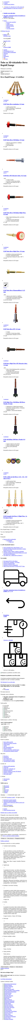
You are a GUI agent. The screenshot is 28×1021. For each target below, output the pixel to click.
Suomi (9, 1008)
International (13, 984)
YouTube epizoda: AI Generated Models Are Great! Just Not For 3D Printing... (15, 553)
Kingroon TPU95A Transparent (10, 565)
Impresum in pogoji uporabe (9, 799)
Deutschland (13, 991)
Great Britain (14, 1011)
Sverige (10, 1010)
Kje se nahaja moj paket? (9, 760)
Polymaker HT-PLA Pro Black (10, 561)
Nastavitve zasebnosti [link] (8, 806)
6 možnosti (5, 208)
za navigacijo (6, 1)
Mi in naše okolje (7, 774)
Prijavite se (5, 756)
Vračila (5, 746)
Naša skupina (6, 779)
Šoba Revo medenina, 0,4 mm (13, 104)
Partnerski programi (7, 770)
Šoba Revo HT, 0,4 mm (11, 329)
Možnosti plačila (10, 26)
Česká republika (16, 990)
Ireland (9, 997)
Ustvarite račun (6, 41)
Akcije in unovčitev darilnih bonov (11, 749)
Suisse (9, 1014)
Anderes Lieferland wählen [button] (7, 981)
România (11, 1019)
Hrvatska (11, 995)
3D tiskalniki (9, 540)
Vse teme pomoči (10, 28)
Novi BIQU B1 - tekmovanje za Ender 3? (12, 555)
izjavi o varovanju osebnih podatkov (11, 835)
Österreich (12, 1002)
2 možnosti (5, 325)
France (9, 994)
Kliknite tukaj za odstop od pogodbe (9, 812)
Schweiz (11, 1012)
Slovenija (11, 1006)
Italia (8, 998)
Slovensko (12, 1007)
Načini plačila (6, 744)
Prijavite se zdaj (7, 36)
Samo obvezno (10, 838)
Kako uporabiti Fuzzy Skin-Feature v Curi (13, 547)
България (11, 989)
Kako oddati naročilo (8, 742)
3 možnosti (5, 171)
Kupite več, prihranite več (9, 768)
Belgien (10, 985)
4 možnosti (5, 135)
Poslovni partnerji (7, 748)
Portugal (10, 1004)
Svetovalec (5, 767)
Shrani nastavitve (4, 966)
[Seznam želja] (4, 43)
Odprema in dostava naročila (9, 743)
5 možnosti (5, 100)
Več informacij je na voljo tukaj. (8, 682)
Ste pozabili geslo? (7, 758)
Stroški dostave (9, 24)
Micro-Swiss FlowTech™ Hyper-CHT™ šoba (14, 566)
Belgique (11, 986)
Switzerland (13, 1016)
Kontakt (8, 27)
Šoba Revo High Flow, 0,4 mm (14, 251)
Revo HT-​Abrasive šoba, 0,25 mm (14, 175)
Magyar (10, 999)
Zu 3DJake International (6, 979)
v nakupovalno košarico (8, 4)
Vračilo (8, 23)
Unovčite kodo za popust (9, 761)
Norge (9, 1017)
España (9, 993)
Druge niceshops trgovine (9, 810)
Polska (9, 1003)
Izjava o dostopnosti (7, 805)
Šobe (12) (11, 542)
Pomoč (5, 20)
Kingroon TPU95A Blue (9, 563)
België (9, 987)
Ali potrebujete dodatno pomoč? (10, 751)
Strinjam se (3, 838)
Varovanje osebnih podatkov (9, 801)
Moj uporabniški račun (8, 747)
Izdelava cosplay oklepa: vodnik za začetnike (13, 551)
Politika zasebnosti (5, 841)
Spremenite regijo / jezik (14, 794)
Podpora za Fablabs (7, 772)
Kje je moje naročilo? (11, 22)
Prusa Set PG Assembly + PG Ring (11, 562)
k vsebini (5, 3)
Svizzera (11, 1015)
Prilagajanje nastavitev (19, 838)
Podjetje (5, 808)
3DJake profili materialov (9, 766)
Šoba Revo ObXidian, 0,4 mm (13, 140)
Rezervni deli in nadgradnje (9, 539)
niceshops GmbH (11, 797)
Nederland (12, 1001)
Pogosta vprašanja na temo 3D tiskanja (12, 771)
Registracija (6, 757)
